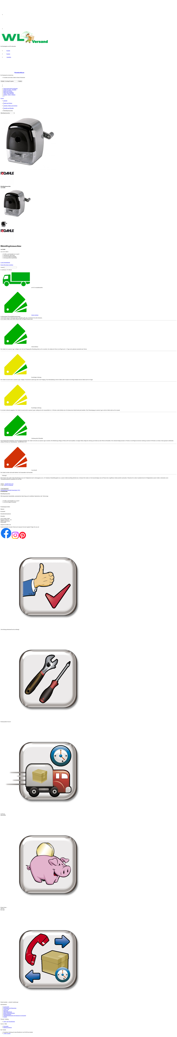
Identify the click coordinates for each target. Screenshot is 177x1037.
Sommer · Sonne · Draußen (9, 94)
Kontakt (5, 1016)
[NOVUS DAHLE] (7, 185)
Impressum (5, 1010)
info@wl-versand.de (8, 485)
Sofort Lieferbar (34, 315)
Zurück (2, 98)
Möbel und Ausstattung (8, 92)
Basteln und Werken (7, 91)
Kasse (22, 72)
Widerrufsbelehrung (7, 1011)
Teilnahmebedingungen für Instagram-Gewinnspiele (14, 1015)
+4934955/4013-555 (8, 483)
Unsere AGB (6, 1009)
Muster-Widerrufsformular (9, 1013)
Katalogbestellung (7, 1014)
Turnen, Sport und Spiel (8, 93)
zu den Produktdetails (5, 262)
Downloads (5, 1026)
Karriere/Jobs (6, 1006)
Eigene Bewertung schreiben (7, 264)
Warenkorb (17, 72)
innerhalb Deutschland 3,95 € (10, 490)
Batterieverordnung (7, 1027)
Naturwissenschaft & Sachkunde (10, 88)
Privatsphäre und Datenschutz (9, 1008)
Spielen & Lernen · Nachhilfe (9, 89)
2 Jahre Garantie (6, 1033)
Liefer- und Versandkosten (9, 1021)
